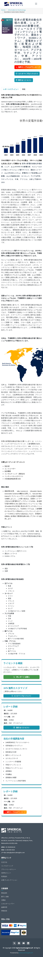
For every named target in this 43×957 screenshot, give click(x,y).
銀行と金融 (5, 896)
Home (3, 10)
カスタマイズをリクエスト (28, 73)
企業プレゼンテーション (9, 880)
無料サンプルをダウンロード (29, 67)
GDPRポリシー (6, 873)
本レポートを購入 (23, 677)
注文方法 (4, 862)
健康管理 (4, 907)
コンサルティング (7, 866)
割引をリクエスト (25, 80)
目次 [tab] (23, 89)
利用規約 (4, 876)
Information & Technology (17, 10)
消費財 (3, 900)
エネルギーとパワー (7, 903)
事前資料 (4, 893)
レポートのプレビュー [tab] (11, 89)
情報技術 (4, 911)
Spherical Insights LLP (26, 953)
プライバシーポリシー (8, 869)
